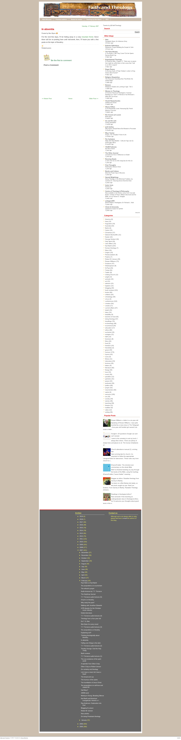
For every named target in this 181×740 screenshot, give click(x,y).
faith (106, 336)
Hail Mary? (84, 690)
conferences (109, 301)
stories (107, 401)
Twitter (107, 272)
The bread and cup (87, 677)
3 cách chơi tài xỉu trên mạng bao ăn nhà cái (118, 160)
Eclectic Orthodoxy (112, 45)
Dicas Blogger (24, 738)
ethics (107, 330)
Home (70, 98)
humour (108, 352)
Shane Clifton (110, 107)
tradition (108, 407)
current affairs (110, 308)
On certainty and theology (89, 669)
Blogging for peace (87, 708)
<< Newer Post (47, 98)
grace (107, 350)
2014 (81, 530)
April (83, 575)
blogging (108, 288)
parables (108, 376)
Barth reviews (85, 653)
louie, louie (109, 185)
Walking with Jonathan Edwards (91, 605)
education (108, 328)
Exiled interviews (86, 613)
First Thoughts (110, 165)
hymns (107, 354)
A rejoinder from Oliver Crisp (90, 664)
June (83, 569)
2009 (81, 544)
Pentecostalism (110, 255)
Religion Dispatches (112, 77)
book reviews (109, 290)
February (84, 580)
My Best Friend (110, 148)
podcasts (108, 383)
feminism (108, 339)
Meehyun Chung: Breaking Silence (92, 695)
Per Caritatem (110, 139)
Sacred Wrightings (111, 177)
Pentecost (108, 187)
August (83, 564)
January (84, 720)
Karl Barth (108, 246)
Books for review (76, 19)
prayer (107, 387)
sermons (108, 394)
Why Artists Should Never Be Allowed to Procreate (120, 128)
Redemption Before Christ (113, 167)
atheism (108, 283)
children (108, 294)
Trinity (107, 270)
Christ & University (112, 207)
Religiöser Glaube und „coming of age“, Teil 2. (119, 87)
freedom (108, 345)
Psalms (107, 257)
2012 (81, 536)
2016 (81, 525)
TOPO (178, 738)
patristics (108, 379)
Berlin (107, 228)
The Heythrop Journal (88, 594)
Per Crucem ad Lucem (113, 115)
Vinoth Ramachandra (112, 101)
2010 (81, 542)
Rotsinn (108, 85)
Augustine (108, 223)
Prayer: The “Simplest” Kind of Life (115, 134)
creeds (107, 306)
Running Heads (110, 159)
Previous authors (61, 19)
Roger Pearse (110, 69)
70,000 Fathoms (111, 147)
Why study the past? (87, 602)
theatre (107, 405)
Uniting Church (110, 274)
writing (107, 412)
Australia (108, 226)
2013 (81, 533)
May (83, 572)
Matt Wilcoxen (46, 19)
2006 (81, 724)
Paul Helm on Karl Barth (89, 583)
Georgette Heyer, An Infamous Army (116, 41)
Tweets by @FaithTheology (112, 25)
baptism (108, 286)
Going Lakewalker (110, 122)
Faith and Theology (5, 738)
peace (107, 381)
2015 (81, 527)
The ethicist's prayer (87, 588)
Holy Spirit (108, 241)
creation (108, 303)
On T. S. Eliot (85, 621)
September (85, 561)
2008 (81, 547)
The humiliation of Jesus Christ (91, 682)
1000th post (85, 693)
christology (109, 297)
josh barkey (109, 127)
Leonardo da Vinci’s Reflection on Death (117, 155)
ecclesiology (109, 323)
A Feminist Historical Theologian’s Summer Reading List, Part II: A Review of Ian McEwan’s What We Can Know (119, 94)
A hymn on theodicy (87, 600)
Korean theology (110, 248)
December (85, 552)
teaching (108, 403)
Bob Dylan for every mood (89, 624)
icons (107, 357)
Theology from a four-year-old (91, 618)
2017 (81, 522)
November (85, 555)
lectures (108, 363)
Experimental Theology (113, 59)
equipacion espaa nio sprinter (114, 208)
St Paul (107, 268)
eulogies (108, 334)
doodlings (108, 321)
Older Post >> (93, 98)
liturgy (107, 370)
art (106, 281)
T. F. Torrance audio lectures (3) (91, 627)
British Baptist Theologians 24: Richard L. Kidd (119, 202)
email (125, 518)
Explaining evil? (86, 632)
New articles (85, 713)
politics (107, 385)
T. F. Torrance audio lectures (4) (91, 616)
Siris (106, 39)
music (107, 374)
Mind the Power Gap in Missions (115, 173)
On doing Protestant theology (90, 716)
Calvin (107, 230)
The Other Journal (111, 153)
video (107, 410)
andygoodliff (109, 201)
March (83, 578)
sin (106, 396)
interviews (108, 361)
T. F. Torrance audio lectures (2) (91, 646)
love (106, 372)
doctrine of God (110, 317)
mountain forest (87, 37)
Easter (107, 237)
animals (108, 279)
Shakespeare (109, 266)
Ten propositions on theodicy (90, 630)
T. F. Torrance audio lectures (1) (91, 656)
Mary (107, 250)
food (107, 343)
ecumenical (109, 325)
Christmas (108, 232)
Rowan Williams (110, 261)
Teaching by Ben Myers (93, 19)
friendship (108, 348)
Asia (106, 221)
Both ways (108, 116)
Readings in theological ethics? (121, 494)
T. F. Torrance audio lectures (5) (91, 597)
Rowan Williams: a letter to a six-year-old (124, 420)
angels (107, 277)
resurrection (109, 390)
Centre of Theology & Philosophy (117, 191)
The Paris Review (111, 51)
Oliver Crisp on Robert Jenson (91, 666)
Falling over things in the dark (91, 643)
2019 (81, 516)
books (107, 292)
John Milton (109, 243)
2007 (81, 550)
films (107, 341)
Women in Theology (112, 91)
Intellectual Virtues (111, 102)
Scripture (108, 263)
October (84, 558)
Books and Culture (112, 171)
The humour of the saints (89, 680)
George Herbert (110, 239)
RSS (107, 19)
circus (107, 299)
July (82, 566)
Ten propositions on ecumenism (91, 585)
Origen (107, 252)
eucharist (108, 332)
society (107, 399)
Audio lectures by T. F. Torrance (91, 591)
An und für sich (110, 121)
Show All (137, 212)
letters (107, 365)
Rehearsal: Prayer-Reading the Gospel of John (119, 47)
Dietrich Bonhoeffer (111, 235)
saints (107, 392)
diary (107, 312)
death (107, 310)
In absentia (48, 29)
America (108, 219)
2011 (81, 539)
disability (108, 314)
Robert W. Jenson (111, 259)
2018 (81, 519)
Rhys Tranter (109, 133)
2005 (81, 726)
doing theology (110, 319)
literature (108, 368)
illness (107, 359)
